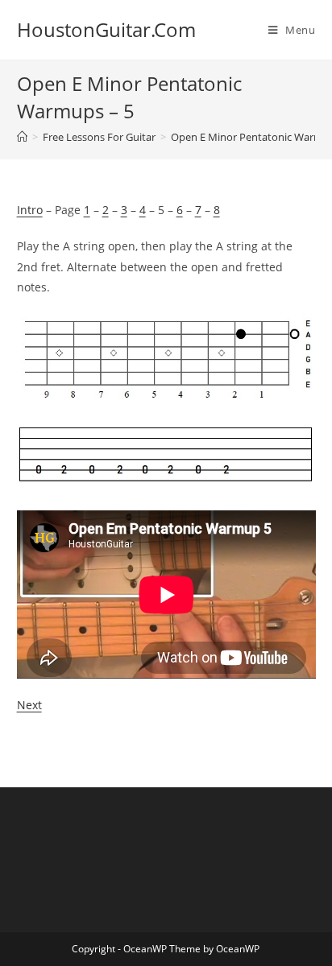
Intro (30, 209)
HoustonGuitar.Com (106, 29)
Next (29, 704)
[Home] (22, 137)
